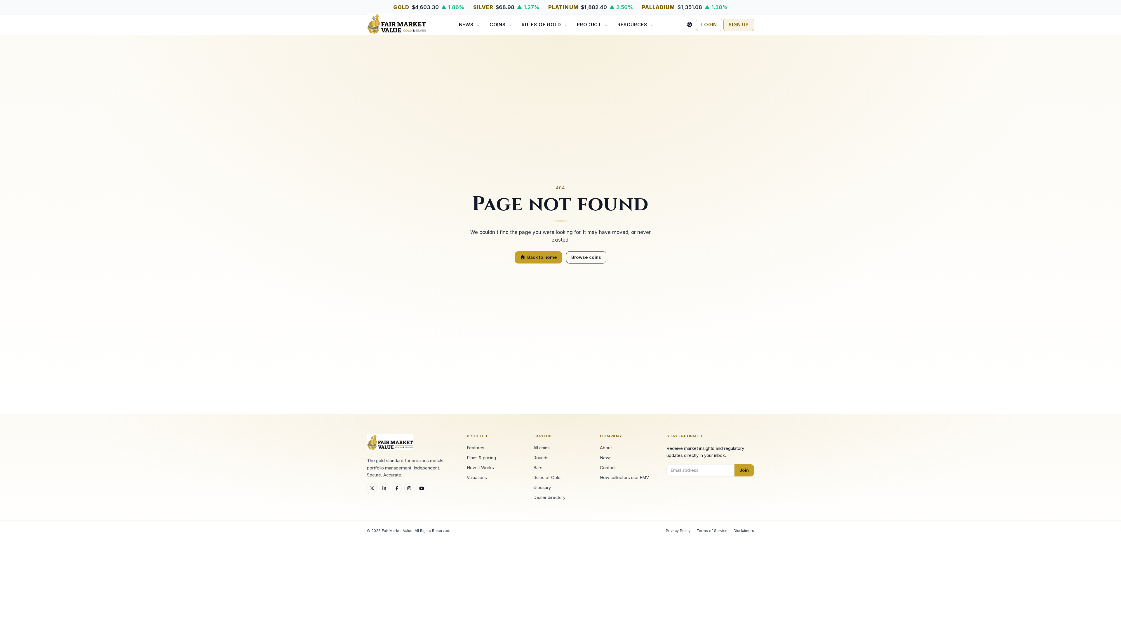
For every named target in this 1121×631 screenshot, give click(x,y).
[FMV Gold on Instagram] (409, 488)
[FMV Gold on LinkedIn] (384, 488)
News (466, 24)
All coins (541, 447)
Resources (632, 24)
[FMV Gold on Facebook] (397, 488)
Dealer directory (549, 497)
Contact (608, 467)
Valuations (477, 477)
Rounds (541, 457)
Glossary (542, 487)
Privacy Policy (678, 530)
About (606, 447)
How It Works (480, 467)
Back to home (542, 257)
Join (744, 470)
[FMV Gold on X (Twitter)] (372, 488)
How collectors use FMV (624, 477)
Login (709, 24)
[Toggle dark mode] (690, 25)
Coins (498, 24)
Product (589, 24)
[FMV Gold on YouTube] (422, 488)
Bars (537, 467)
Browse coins (586, 257)
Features (475, 447)
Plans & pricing (481, 457)
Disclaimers (744, 530)
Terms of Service (712, 530)
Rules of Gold (541, 24)
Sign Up (739, 24)
